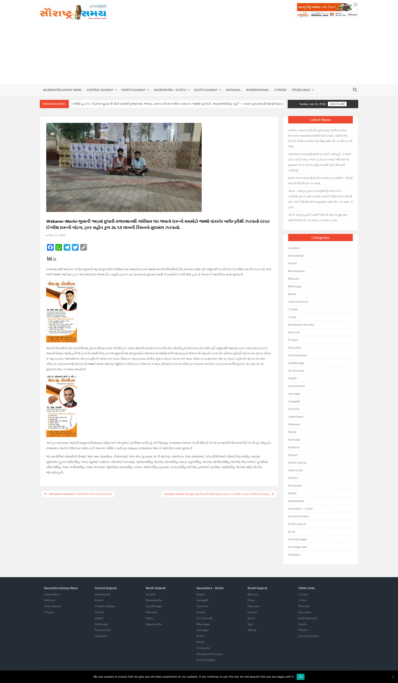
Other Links (301, 90)
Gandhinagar (296, 363)
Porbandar (295, 485)
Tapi (250, 624)
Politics (293, 478)
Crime (292, 317)
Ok (300, 676)
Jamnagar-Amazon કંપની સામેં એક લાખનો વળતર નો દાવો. (80, 494)
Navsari (293, 455)
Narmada (294, 439)
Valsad (252, 630)
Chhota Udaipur (105, 606)
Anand (99, 600)
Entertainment (297, 355)
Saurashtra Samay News (62, 90)
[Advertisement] (199, 54)
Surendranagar (297, 539)
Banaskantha (296, 271)
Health (292, 378)
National (233, 90)
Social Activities (298, 516)
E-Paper (280, 90)
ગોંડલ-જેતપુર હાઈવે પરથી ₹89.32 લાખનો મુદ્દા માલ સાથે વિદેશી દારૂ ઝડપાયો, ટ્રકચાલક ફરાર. (317, 217)
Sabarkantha (296, 501)
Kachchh (294, 409)
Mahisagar (101, 624)
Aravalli (151, 594)
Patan (149, 618)
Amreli (292, 263)
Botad (292, 294)
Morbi (292, 432)
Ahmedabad (296, 255)
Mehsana (294, 424)
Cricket (293, 309)
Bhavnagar (295, 286)
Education (294, 347)
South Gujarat (205, 90)
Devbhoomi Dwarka (301, 324)
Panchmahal (103, 630)
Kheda (99, 618)
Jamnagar (294, 393)
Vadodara (294, 554)
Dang (251, 600)
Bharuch (293, 278)
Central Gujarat (100, 90)
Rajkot (292, 493)
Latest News (296, 416)
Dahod (99, 612)
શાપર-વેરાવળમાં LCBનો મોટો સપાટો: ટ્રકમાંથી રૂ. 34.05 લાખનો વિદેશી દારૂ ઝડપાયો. (320, 180)
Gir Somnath (296, 370)
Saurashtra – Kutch (170, 90)
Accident (294, 248)
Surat (291, 531)
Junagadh (294, 401)
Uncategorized (297, 547)
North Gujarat (134, 90)
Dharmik (294, 332)
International (257, 90)
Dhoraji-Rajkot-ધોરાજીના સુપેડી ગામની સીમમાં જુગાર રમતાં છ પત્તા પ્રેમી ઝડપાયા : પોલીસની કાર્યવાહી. (217, 494)
